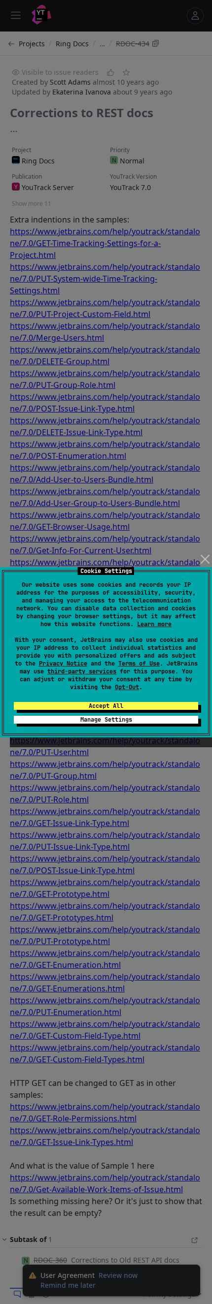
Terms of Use (139, 664)
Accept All (106, 706)
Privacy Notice (63, 664)
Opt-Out (127, 687)
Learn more (154, 624)
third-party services (81, 671)
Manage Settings (106, 720)
